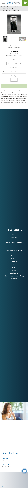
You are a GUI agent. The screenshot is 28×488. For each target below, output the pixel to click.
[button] (3, 3)
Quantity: (13, 76)
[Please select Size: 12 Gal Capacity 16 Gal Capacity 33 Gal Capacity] (14, 63)
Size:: (13, 59)
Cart (25, 3)
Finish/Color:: (13, 67)
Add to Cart (14, 86)
